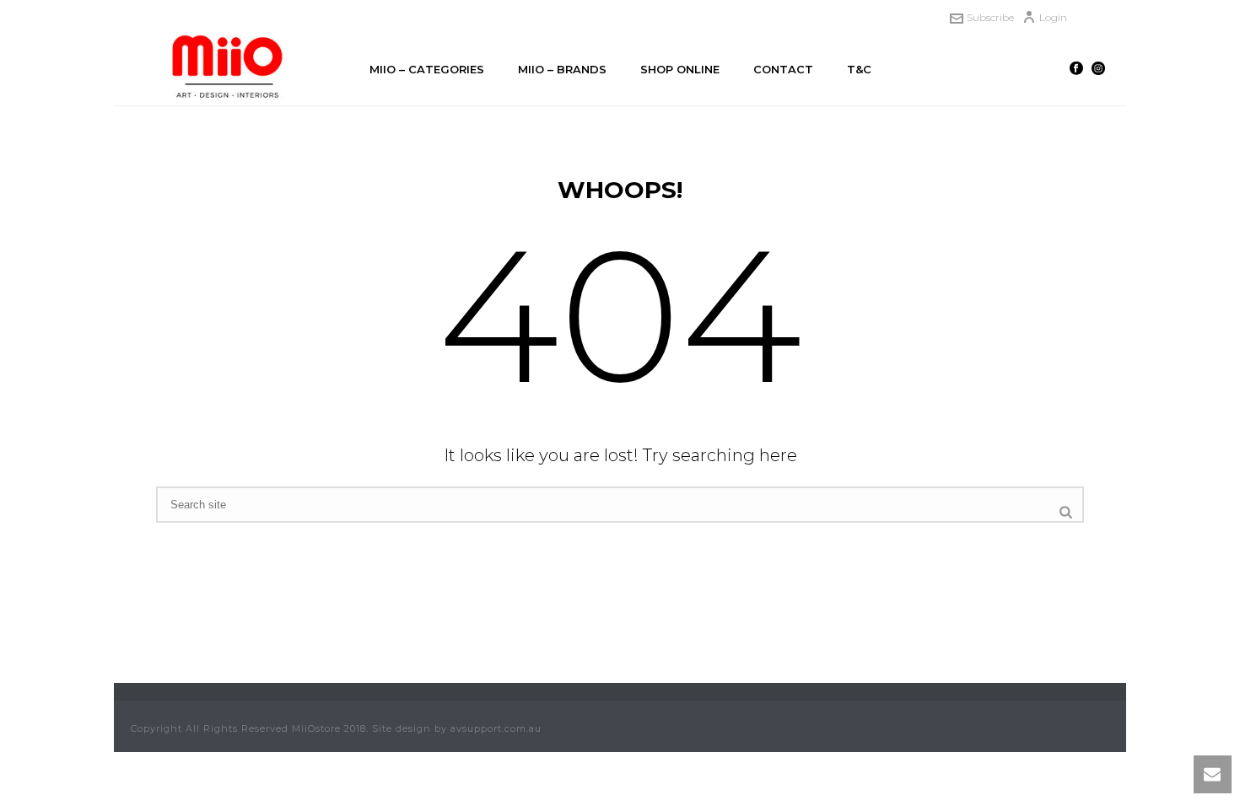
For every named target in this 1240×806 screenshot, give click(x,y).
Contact (783, 69)
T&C (859, 69)
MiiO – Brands (562, 69)
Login (1053, 17)
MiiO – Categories (426, 69)
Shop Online (680, 69)
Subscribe (990, 17)
